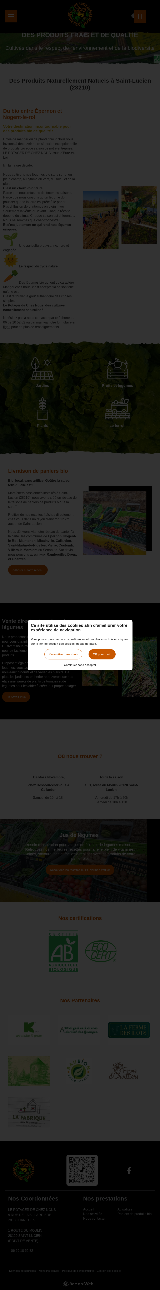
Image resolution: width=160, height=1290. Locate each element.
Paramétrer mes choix (63, 654)
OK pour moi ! (102, 654)
